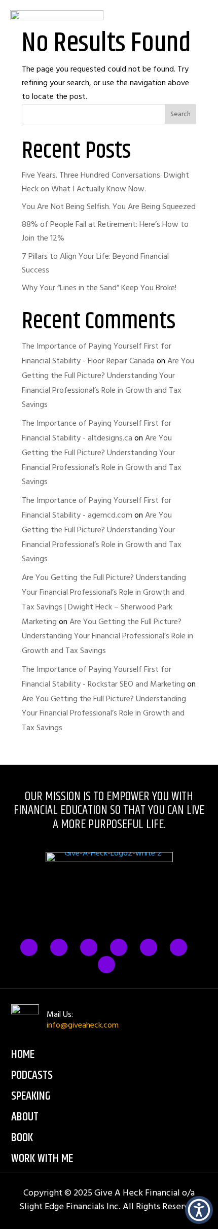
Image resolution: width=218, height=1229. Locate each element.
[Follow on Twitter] (58, 947)
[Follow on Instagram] (88, 947)
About (25, 1117)
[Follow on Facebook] (29, 947)
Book (22, 1138)
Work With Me (42, 1158)
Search (180, 114)
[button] (199, 1210)
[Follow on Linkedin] (148, 947)
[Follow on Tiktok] (178, 947)
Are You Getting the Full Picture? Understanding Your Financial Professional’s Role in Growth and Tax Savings (107, 636)
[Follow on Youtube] (106, 964)
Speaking (30, 1096)
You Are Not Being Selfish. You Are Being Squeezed (109, 206)
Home (22, 1054)
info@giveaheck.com (83, 1025)
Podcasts (32, 1075)
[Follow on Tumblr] (118, 947)
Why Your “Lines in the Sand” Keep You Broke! (99, 287)
